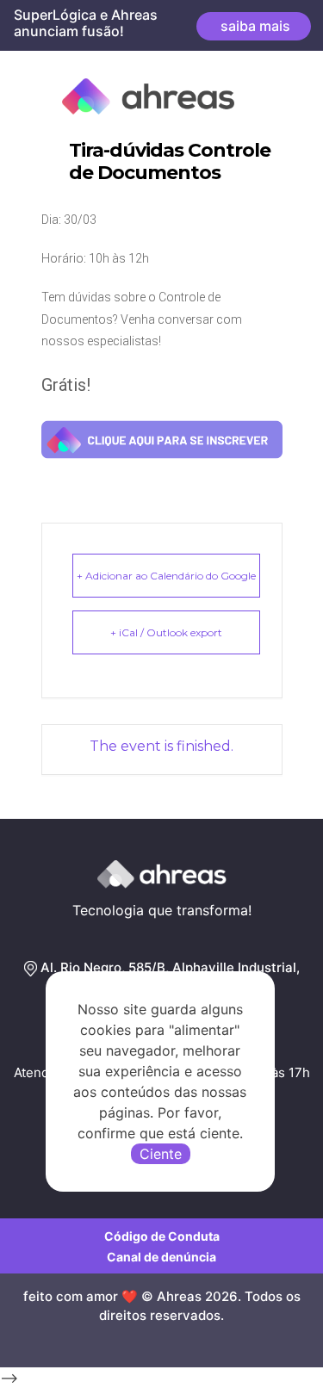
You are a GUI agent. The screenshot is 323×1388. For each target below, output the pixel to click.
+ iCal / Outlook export (166, 632)
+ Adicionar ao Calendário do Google (166, 575)
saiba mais (253, 25)
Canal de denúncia (161, 1256)
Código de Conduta (162, 1236)
